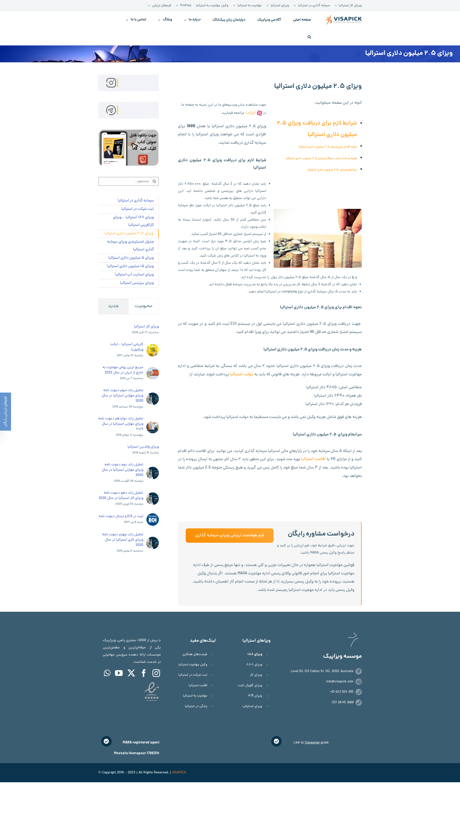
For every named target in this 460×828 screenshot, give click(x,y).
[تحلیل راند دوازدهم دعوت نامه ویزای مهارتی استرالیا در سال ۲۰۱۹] (152, 424)
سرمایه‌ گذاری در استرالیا (136, 201)
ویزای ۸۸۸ (254, 664)
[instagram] (156, 673)
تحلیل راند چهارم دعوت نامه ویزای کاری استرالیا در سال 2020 (122, 540)
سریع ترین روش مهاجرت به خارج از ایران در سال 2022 (123, 370)
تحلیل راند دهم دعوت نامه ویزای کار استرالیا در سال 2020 (121, 495)
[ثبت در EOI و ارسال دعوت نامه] (152, 517)
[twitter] (131, 673)
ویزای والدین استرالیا (143, 447)
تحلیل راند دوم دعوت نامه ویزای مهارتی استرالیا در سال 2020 (122, 470)
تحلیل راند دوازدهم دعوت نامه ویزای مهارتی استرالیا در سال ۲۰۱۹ (120, 424)
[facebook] (144, 673)
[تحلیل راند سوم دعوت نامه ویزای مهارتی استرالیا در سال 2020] (152, 396)
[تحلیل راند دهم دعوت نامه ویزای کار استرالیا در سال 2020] (152, 496)
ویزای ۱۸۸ (254, 654)
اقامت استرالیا (313, 459)
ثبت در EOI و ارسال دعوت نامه (121, 516)
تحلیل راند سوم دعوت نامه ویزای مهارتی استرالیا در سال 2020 (122, 396)
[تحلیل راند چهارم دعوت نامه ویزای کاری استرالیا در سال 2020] (152, 540)
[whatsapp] (107, 673)
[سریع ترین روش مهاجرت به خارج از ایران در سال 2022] (152, 370)
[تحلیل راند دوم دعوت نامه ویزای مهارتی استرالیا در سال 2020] (152, 470)
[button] (309, 36)
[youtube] (119, 673)
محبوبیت (143, 306)
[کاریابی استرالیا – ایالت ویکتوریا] (152, 347)
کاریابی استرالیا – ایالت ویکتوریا (126, 347)
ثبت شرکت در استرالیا (192, 675)
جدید (113, 306)
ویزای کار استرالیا (146, 326)
